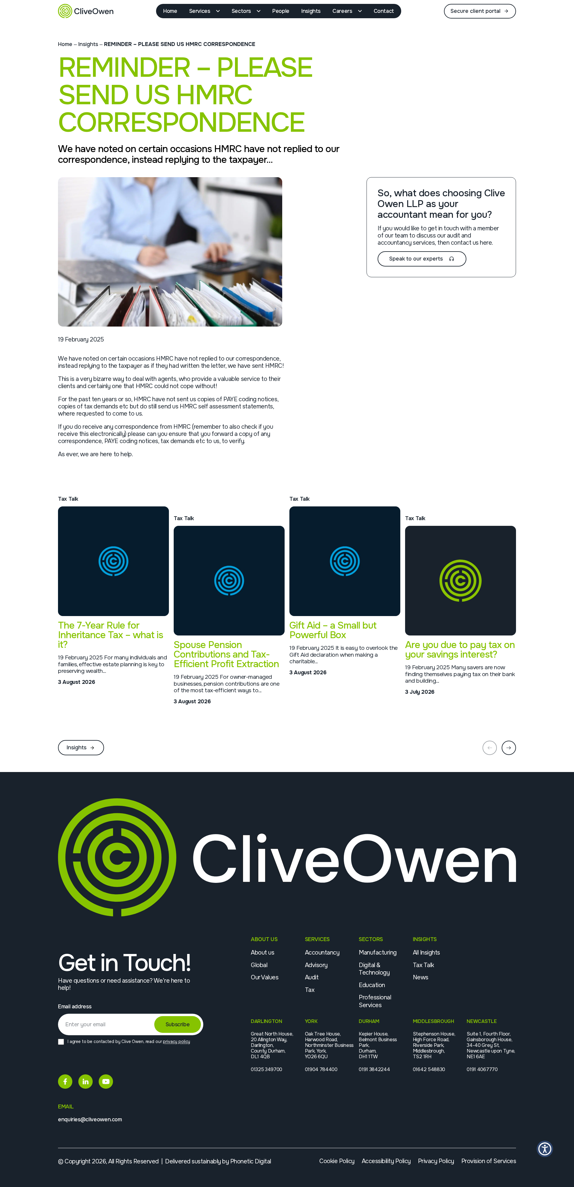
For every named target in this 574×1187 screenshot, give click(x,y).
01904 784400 (321, 1069)
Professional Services (375, 1001)
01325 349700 (266, 1069)
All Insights (426, 952)
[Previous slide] (490, 748)
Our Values (264, 977)
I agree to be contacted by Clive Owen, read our (129, 1041)
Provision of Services (488, 1161)
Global (259, 965)
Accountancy (322, 952)
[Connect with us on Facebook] (65, 1081)
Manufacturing (378, 952)
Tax (310, 990)
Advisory (316, 965)
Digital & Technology (374, 969)
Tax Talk (423, 965)
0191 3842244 (374, 1069)
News (420, 977)
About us (262, 952)
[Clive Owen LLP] (85, 11)
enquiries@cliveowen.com (90, 1119)
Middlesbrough (433, 1021)
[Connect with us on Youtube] (106, 1081)
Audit (312, 977)
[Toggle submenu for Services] (219, 11)
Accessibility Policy (386, 1161)
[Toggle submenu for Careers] (361, 11)
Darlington (266, 1021)
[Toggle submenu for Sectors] (260, 11)
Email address (74, 1007)
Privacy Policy (436, 1161)
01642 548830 (429, 1069)
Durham (369, 1021)
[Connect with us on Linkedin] (85, 1081)
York (311, 1021)
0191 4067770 (482, 1069)
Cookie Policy (337, 1161)
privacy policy (176, 1041)
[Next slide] (509, 748)
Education (372, 985)
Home (65, 44)
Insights (88, 44)
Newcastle (482, 1021)
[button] (545, 1149)
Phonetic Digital (250, 1161)
